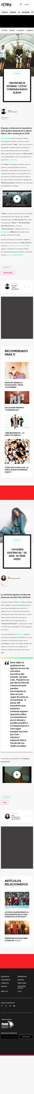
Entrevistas (22, 976)
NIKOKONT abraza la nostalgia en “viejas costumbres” (14, 385)
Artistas (21, 980)
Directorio (22, 983)
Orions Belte (4, 117)
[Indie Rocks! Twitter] (6, 1006)
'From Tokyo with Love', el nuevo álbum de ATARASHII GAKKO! (17, 470)
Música (5, 12)
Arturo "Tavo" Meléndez (12, 111)
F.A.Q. (20, 991)
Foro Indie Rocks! (22, 987)
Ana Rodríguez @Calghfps (14, 578)
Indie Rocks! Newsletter (9, 1033)
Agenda (13, 12)
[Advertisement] (17, 317)
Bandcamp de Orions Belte (17, 246)
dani (2, 584)
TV (19, 12)
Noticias (4, 30)
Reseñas (12, 30)
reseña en (15, 255)
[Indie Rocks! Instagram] (10, 1006)
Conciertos (20, 30)
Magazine (25, 12)
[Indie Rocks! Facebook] (2, 1006)
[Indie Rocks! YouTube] (14, 1006)
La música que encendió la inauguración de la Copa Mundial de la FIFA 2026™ (17, 914)
